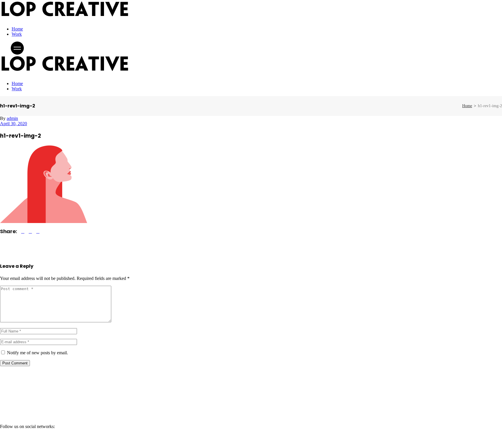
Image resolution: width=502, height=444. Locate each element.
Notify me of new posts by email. (37, 352)
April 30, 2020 (13, 123)
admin (12, 118)
